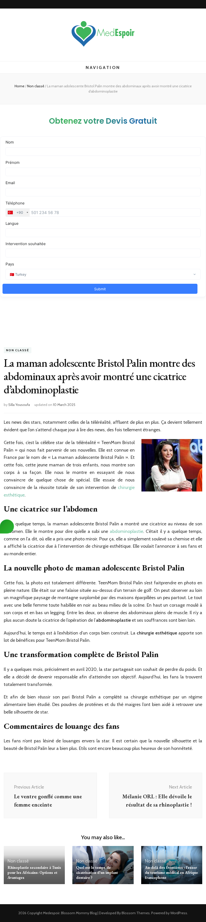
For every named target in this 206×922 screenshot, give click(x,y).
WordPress (178, 913)
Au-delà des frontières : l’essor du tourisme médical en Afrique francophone (171, 872)
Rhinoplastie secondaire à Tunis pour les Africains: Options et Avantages (34, 872)
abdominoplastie (126, 531)
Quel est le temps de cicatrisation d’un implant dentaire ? (97, 872)
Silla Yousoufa (19, 404)
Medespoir (51, 913)
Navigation (103, 67)
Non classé (17, 350)
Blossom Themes (136, 913)
